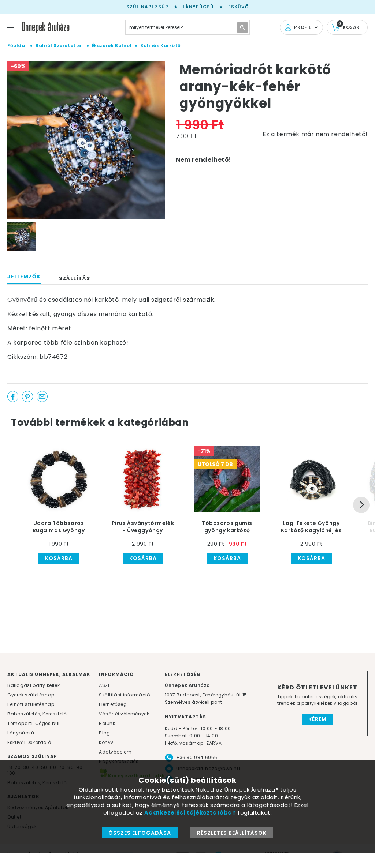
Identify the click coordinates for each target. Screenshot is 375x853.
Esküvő (238, 7)
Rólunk (107, 723)
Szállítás (74, 278)
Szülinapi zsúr (147, 7)
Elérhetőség (113, 704)
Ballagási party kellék (33, 685)
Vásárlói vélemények (124, 714)
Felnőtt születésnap (30, 704)
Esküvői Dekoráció (29, 742)
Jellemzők (24, 276)
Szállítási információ (124, 695)
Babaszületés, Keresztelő (37, 714)
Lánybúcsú (198, 7)
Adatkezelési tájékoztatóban (190, 812)
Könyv (106, 742)
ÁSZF (104, 685)
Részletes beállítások (232, 833)
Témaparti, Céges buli (34, 723)
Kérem (317, 719)
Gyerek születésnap (31, 695)
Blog (104, 733)
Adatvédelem (115, 752)
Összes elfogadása (139, 833)
